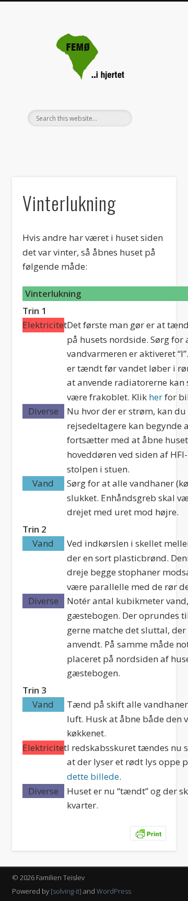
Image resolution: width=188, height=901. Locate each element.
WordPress (114, 891)
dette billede (93, 776)
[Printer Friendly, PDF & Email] (148, 833)
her (155, 397)
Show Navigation (151, 93)
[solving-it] (66, 891)
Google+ (92, 144)
